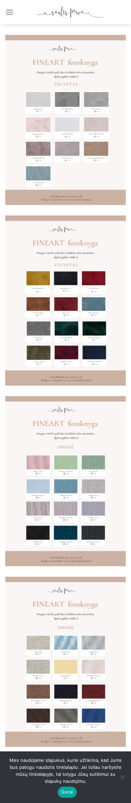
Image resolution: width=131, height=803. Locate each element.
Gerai (67, 792)
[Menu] (9, 12)
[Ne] (122, 779)
